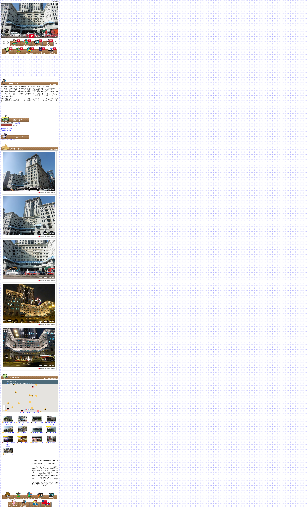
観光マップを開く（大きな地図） (29, 412)
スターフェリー (51, 432)
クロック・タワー (9, 432)
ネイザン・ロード (23, 442)
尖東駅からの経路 (6, 130)
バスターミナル (23, 432)
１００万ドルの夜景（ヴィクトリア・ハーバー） (8, 444)
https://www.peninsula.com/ (8, 139)
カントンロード (51, 442)
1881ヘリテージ (8, 454)
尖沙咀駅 (17, 123)
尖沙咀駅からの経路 (6, 128)
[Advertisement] (49, 66)
